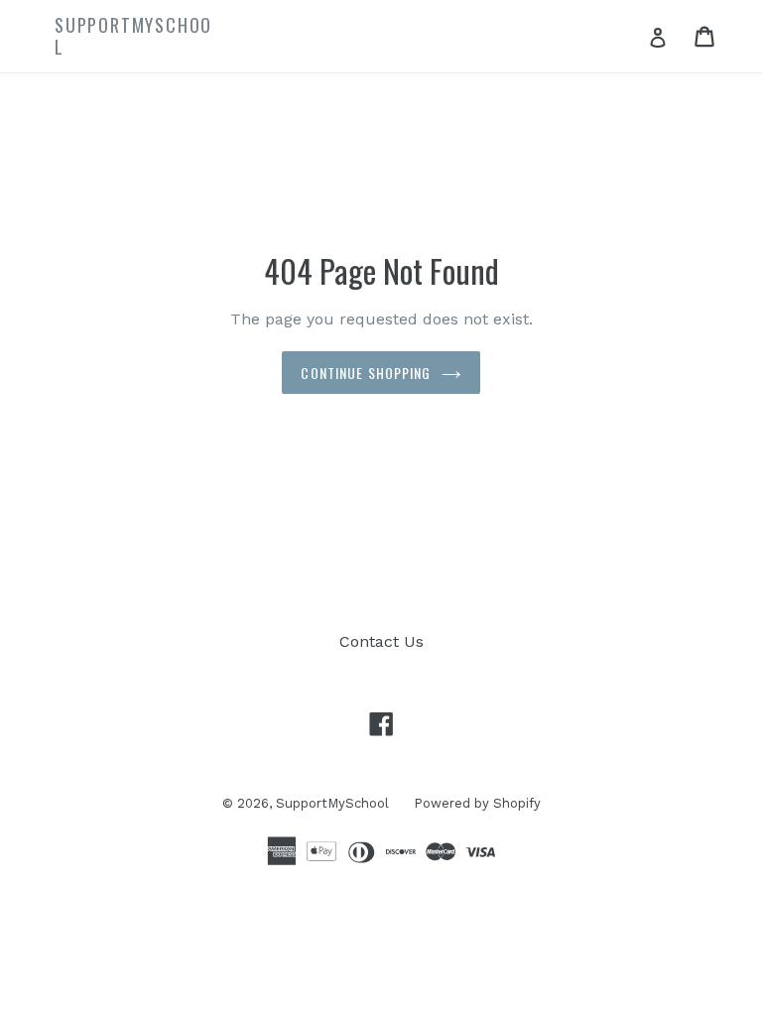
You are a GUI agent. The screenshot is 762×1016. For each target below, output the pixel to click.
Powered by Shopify (477, 803)
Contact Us (381, 641)
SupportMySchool (332, 803)
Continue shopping (366, 372)
